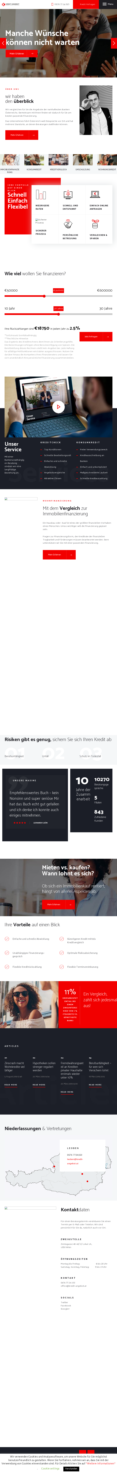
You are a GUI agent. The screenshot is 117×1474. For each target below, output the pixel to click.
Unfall (45, 756)
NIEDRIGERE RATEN (42, 207)
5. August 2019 (11, 1076)
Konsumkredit (34, 169)
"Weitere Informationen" (101, 1464)
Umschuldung (83, 169)
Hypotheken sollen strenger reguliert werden (44, 1067)
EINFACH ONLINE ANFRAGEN (99, 207)
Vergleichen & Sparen (98, 237)
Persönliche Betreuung (70, 237)
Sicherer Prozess (41, 232)
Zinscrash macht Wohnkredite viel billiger (15, 1067)
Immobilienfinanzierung (9, 171)
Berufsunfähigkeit (14, 756)
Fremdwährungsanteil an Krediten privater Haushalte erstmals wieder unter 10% (72, 1071)
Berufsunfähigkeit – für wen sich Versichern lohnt (100, 1067)
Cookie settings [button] (50, 1469)
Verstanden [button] (71, 1469)
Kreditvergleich (58, 169)
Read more (11, 1085)
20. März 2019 (38, 1076)
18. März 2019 (94, 1076)
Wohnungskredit (107, 169)
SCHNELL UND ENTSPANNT (70, 207)
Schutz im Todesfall (90, 756)
